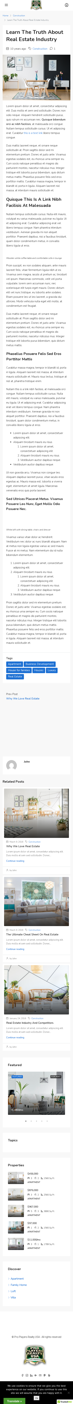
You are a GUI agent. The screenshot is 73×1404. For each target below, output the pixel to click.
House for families (19, 670)
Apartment (14, 664)
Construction (19, 15)
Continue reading (15, 861)
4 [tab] (43, 1121)
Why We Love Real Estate (23, 846)
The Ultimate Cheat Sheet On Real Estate (32, 934)
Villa (13, 1297)
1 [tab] (27, 1121)
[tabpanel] (36, 1093)
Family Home (19, 1285)
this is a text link (33, 133)
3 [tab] (38, 1121)
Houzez (38, 670)
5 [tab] (49, 1121)
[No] (68, 1392)
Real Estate (15, 676)
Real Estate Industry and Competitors (30, 1023)
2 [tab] (33, 1121)
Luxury (52, 670)
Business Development (40, 664)
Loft (13, 1291)
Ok (36, 1398)
